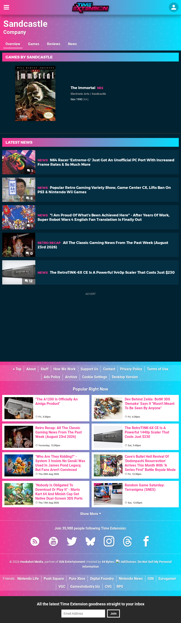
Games (33, 44)
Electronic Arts (80, 93)
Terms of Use (157, 369)
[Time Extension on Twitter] (72, 542)
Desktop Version (125, 377)
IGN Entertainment (72, 562)
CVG (108, 586)
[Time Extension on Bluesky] (90, 542)
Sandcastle (25, 24)
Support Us (89, 369)
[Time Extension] (90, 7)
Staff (45, 369)
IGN (151, 579)
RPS (120, 586)
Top (18, 369)
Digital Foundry (102, 579)
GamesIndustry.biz (85, 586)
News (72, 44)
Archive (71, 377)
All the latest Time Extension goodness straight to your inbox (90, 604)
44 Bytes (108, 562)
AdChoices (128, 562)
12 (30, 281)
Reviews (53, 44)
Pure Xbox (77, 579)
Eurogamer (167, 579)
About (31, 369)
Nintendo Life (28, 579)
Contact (109, 369)
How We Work (64, 369)
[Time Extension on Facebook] (146, 542)
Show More (89, 514)
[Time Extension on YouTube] (53, 542)
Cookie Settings (94, 377)
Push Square (54, 579)
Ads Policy (52, 377)
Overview (13, 44)
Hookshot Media (31, 562)
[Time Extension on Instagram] (109, 542)
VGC (61, 586)
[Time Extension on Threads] (127, 542)
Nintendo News (131, 579)
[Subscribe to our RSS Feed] (35, 542)
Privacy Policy (131, 369)
